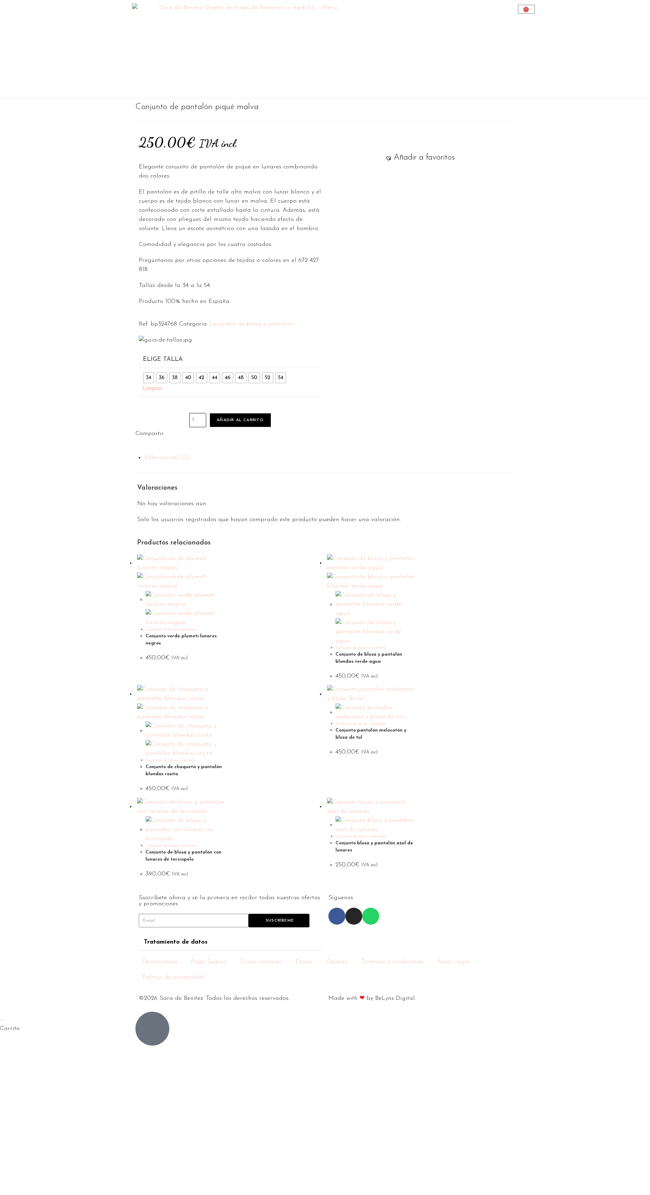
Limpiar (152, 389)
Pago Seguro (209, 962)
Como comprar (261, 962)
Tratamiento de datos (176, 942)
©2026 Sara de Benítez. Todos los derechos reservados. (214, 998)
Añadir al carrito (240, 420)
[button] (420, 157)
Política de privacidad (172, 977)
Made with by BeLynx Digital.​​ (372, 998)
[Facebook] (336, 916)
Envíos (304, 962)
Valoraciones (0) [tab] (167, 458)
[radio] (149, 378)
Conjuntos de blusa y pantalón (251, 324)
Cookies (336, 962)
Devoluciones (159, 962)
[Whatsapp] (370, 916)
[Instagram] (353, 916)
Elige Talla (163, 359)
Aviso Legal (453, 962)
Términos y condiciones (392, 962)
